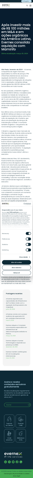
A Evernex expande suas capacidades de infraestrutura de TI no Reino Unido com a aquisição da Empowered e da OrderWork (16, 303)
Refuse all (16, 273)
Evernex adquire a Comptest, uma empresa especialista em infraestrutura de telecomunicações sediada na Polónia (16, 329)
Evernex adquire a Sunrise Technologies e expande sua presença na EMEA (15, 343)
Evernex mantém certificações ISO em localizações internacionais (16, 354)
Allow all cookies (16, 262)
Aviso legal (16, 476)
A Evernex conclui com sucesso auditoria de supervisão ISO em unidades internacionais (16, 316)
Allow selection (16, 267)
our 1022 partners (13, 212)
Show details (23, 257)
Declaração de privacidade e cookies (16, 474)
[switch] (28, 238)
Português (25, 1)
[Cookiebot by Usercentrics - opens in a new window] (23, 204)
